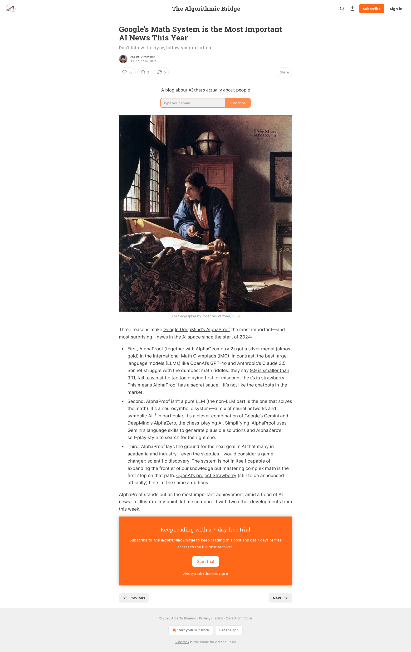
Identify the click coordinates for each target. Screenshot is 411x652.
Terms (218, 618)
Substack (182, 642)
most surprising (135, 337)
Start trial (205, 561)
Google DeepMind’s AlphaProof (196, 329)
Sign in (396, 8)
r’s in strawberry (267, 378)
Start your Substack (193, 630)
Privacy (204, 618)
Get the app (229, 630)
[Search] (342, 8)
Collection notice (239, 618)
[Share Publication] (352, 8)
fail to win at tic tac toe (161, 378)
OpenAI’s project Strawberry (206, 475)
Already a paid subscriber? (205, 574)
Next (277, 597)
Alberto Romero (142, 56)
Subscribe (372, 8)
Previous (137, 597)
